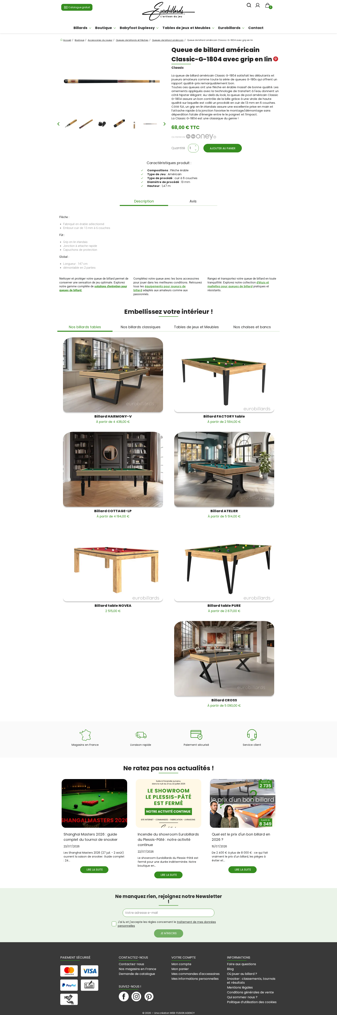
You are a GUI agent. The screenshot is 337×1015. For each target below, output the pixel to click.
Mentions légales (240, 987)
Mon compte (181, 964)
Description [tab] (144, 201)
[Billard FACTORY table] (224, 374)
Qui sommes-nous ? (242, 997)
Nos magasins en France (137, 969)
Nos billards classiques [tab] (141, 327)
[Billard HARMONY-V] (113, 374)
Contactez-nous (131, 964)
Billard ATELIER (224, 513)
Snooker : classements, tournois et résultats (251, 980)
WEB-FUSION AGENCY (182, 1013)
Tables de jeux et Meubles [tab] (196, 327)
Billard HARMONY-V (113, 419)
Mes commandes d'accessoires (195, 974)
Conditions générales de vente (250, 992)
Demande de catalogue (137, 974)
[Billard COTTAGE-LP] (113, 469)
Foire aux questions (241, 964)
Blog (230, 969)
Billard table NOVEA (113, 608)
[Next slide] (164, 124)
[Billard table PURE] (224, 563)
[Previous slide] (59, 124)
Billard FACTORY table (224, 419)
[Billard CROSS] (224, 658)
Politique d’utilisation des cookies (252, 1002)
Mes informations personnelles (195, 978)
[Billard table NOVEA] (113, 563)
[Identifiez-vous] (257, 6)
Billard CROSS (224, 703)
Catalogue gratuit (79, 7)
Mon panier (180, 969)
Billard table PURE (224, 608)
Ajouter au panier (222, 148)
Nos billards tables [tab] (85, 327)
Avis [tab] (193, 201)
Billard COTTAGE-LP (113, 513)
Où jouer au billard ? (242, 974)
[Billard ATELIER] (224, 469)
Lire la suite (95, 870)
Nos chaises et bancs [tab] (252, 327)
